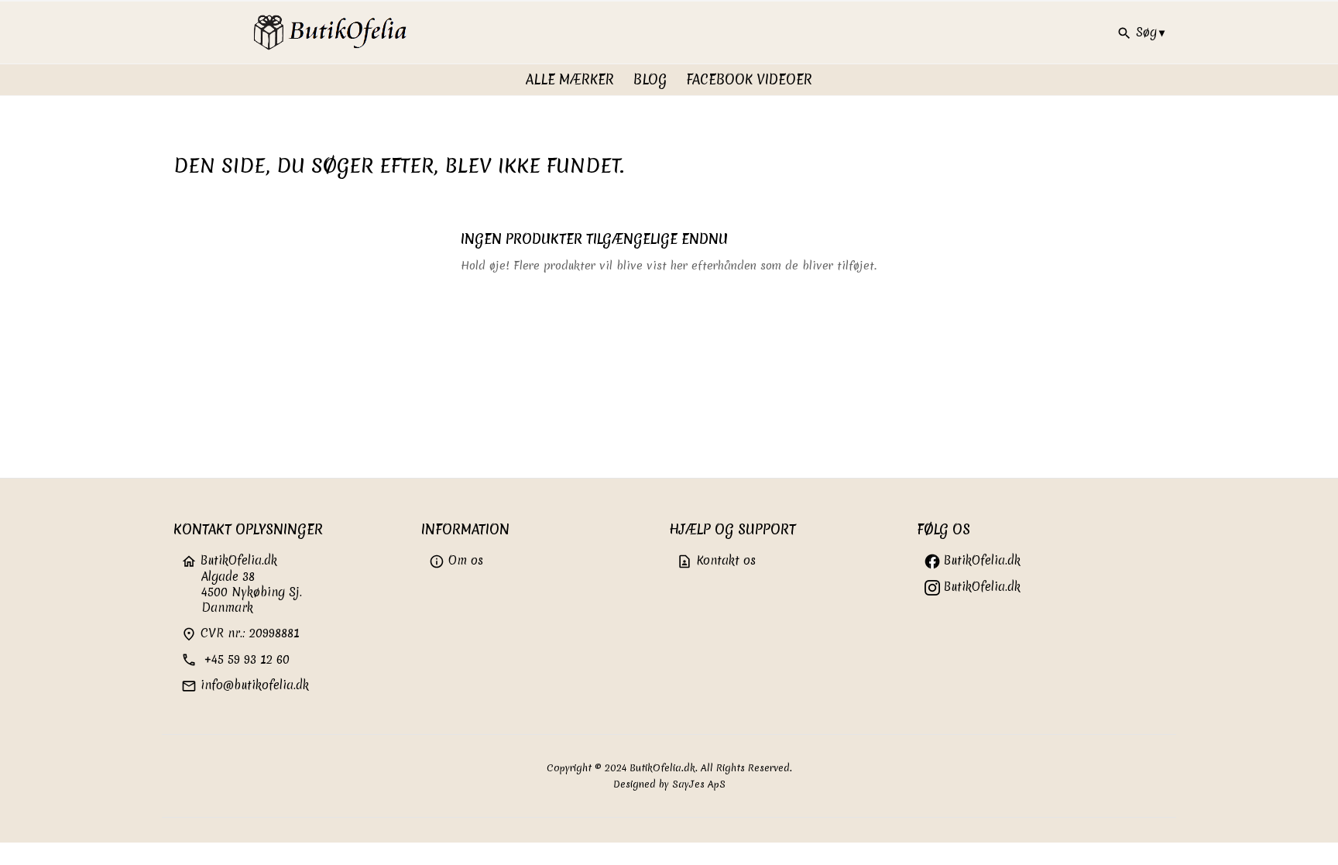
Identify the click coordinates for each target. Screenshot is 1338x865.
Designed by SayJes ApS (669, 784)
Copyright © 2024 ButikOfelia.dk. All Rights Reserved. (669, 767)
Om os (456, 560)
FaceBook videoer (749, 79)
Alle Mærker (570, 79)
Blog (650, 79)
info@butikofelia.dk (245, 685)
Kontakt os (716, 560)
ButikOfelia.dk (980, 560)
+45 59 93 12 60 (235, 659)
